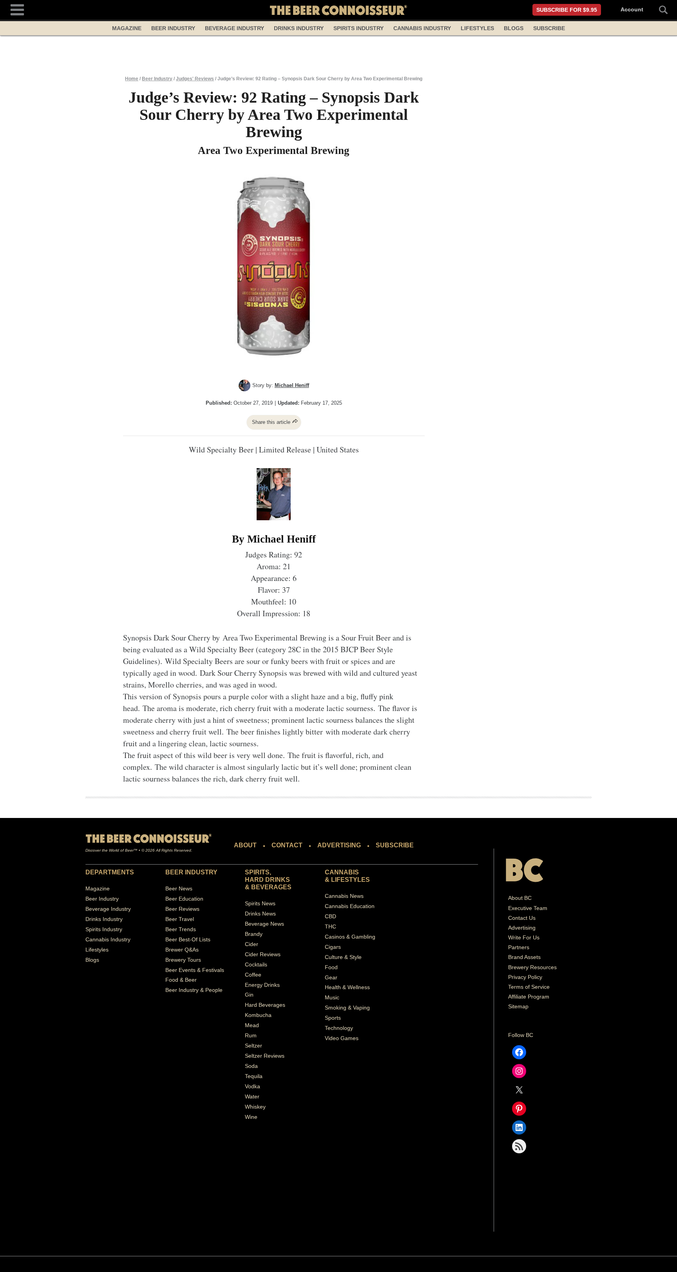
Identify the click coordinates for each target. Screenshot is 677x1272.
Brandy (253, 934)
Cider (251, 944)
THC (330, 926)
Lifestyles (477, 28)
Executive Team (527, 908)
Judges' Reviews (195, 78)
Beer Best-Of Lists (187, 939)
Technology (339, 1028)
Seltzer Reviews (264, 1056)
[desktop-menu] (17, 9)
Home (131, 78)
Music (332, 997)
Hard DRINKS (267, 879)
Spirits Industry (358, 28)
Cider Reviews (263, 954)
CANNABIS (342, 872)
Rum (251, 1035)
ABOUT (245, 845)
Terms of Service (529, 987)
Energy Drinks (262, 985)
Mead (252, 1025)
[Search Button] (659, 10)
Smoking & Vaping (347, 1007)
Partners (518, 947)
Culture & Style (343, 957)
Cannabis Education (350, 906)
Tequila (253, 1076)
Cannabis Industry (422, 28)
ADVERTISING (339, 845)
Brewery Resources (532, 967)
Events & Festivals (201, 970)
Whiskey (255, 1107)
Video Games (341, 1038)
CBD (330, 916)
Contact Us (522, 918)
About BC (520, 898)
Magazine (126, 28)
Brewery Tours (183, 960)
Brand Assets (524, 957)
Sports (333, 1018)
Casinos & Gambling (350, 937)
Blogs (513, 28)
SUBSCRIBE (395, 845)
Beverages (271, 887)
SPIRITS (257, 872)
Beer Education (184, 899)
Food (331, 967)
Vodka (252, 1086)
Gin (249, 995)
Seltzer (253, 1045)
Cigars (333, 947)
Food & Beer (181, 980)
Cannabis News (344, 896)
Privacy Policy (525, 977)
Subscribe (549, 28)
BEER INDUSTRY (191, 872)
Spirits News (260, 903)
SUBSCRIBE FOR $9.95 (566, 10)
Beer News (178, 888)
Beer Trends (180, 929)
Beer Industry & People (194, 990)
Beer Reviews (182, 909)
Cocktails (256, 964)
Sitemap (518, 1006)
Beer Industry (173, 28)
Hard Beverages (265, 1005)
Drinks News (260, 913)
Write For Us (523, 937)
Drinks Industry (299, 28)
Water (252, 1096)
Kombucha (258, 1015)
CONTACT (287, 845)
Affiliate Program (528, 996)
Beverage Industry (234, 28)
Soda (251, 1066)
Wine (251, 1117)
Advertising (522, 928)
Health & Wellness (347, 987)
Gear (331, 977)
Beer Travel (179, 919)
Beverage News (264, 924)
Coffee (253, 975)
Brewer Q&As (182, 949)
